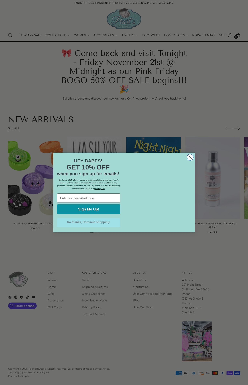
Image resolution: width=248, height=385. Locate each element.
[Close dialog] (190, 150)
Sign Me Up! (88, 209)
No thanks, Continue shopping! (88, 222)
